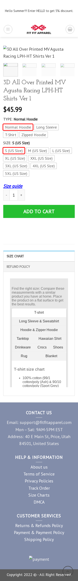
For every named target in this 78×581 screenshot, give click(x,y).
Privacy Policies (39, 481)
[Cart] (70, 29)
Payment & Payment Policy (39, 532)
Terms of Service (39, 474)
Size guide (12, 186)
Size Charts (39, 495)
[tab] (39, 256)
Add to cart (39, 211)
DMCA (39, 502)
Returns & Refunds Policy (39, 525)
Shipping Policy (39, 539)
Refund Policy (18, 266)
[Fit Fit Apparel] (39, 29)
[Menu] (8, 29)
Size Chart (15, 256)
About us (39, 467)
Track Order (39, 488)
